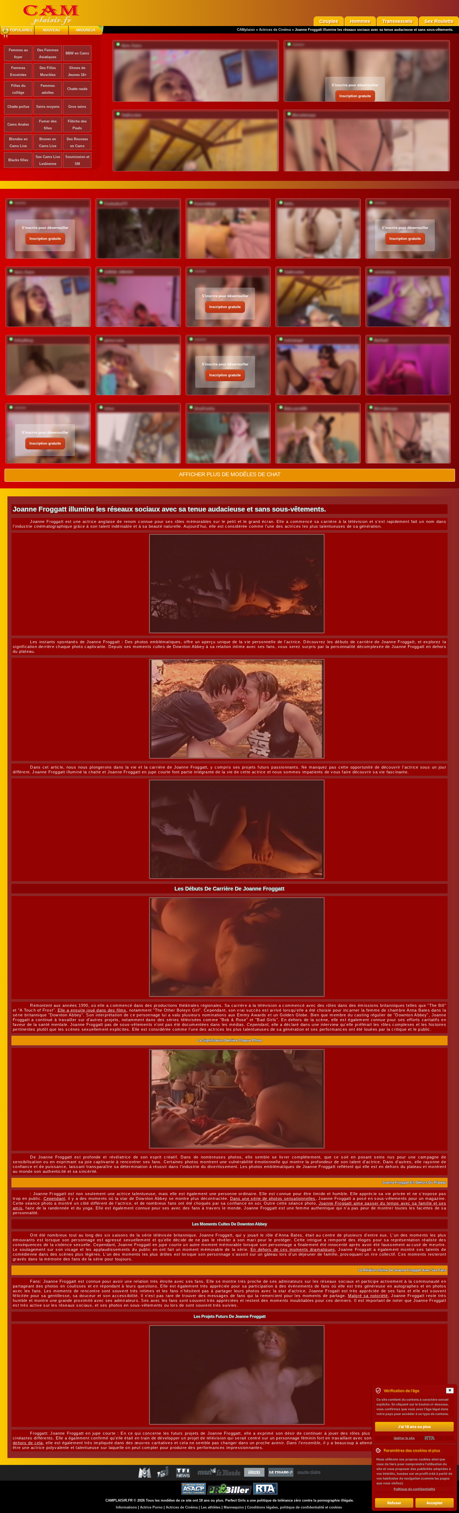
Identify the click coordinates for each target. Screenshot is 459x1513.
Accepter (434, 1503)
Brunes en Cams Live (47, 142)
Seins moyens (48, 107)
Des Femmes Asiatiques (47, 53)
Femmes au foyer (18, 53)
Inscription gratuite (355, 96)
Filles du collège (18, 89)
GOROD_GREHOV (119, 272)
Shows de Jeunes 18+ (77, 71)
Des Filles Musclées (48, 71)
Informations (126, 1507)
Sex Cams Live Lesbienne (48, 160)
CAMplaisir (246, 30)
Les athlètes (210, 1507)
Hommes (360, 21)
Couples (328, 21)
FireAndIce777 (116, 204)
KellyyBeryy (23, 340)
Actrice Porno (151, 1507)
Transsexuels (397, 21)
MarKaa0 (381, 340)
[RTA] (429, 1438)
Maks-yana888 (295, 409)
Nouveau (51, 30)
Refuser (394, 1503)
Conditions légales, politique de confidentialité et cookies (294, 1507)
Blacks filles (18, 160)
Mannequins (234, 1507)
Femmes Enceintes (18, 71)
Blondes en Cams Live (18, 142)
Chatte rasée (77, 89)
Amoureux (86, 30)
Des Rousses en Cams (77, 142)
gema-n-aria (114, 340)
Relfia (288, 204)
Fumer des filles (48, 124)
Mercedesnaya (304, 115)
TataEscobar (131, 115)
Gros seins (77, 107)
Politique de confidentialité (414, 1489)
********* (298, 46)
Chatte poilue (18, 107)
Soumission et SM (77, 160)
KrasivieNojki (205, 204)
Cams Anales (18, 124)
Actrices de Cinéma (275, 30)
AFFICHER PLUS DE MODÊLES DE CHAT (229, 474)
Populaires (21, 30)
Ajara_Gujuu (131, 46)
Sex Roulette (438, 21)
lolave (109, 409)
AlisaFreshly (204, 409)
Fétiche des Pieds (77, 124)
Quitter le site (404, 1438)
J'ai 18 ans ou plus (414, 1426)
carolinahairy (385, 272)
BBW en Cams (77, 53)
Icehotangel (293, 340)
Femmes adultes (48, 89)
